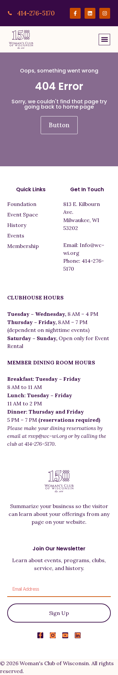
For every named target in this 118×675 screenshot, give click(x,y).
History (16, 225)
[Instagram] (104, 13)
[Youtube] (65, 635)
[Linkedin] (90, 13)
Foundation (21, 204)
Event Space (22, 214)
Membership (23, 246)
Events (15, 235)
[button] (104, 39)
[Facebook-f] (75, 13)
